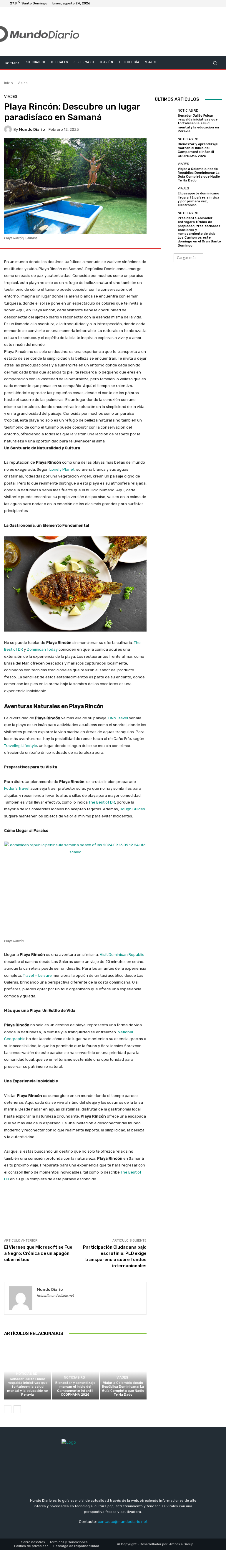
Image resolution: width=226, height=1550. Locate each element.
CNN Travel (118, 718)
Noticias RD (26, 1373)
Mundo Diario (32, 129)
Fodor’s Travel (16, 788)
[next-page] (17, 1409)
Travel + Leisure (37, 975)
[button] (215, 62)
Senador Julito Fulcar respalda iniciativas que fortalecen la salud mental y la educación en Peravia (27, 1387)
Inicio (8, 82)
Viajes (22, 82)
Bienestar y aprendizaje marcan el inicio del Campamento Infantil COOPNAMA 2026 (75, 1389)
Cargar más (186, 257)
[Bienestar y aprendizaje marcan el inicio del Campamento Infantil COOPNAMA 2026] (75, 1371)
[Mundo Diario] (9, 129)
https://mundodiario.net (55, 1295)
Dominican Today (42, 649)
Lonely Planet (61, 469)
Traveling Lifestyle (20, 745)
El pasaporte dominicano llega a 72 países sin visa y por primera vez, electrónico (198, 199)
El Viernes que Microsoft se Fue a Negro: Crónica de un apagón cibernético (38, 1253)
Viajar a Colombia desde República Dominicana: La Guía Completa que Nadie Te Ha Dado (123, 1389)
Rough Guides (132, 809)
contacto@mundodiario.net (122, 1521)
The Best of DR (102, 802)
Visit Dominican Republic (122, 954)
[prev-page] (7, 1409)
